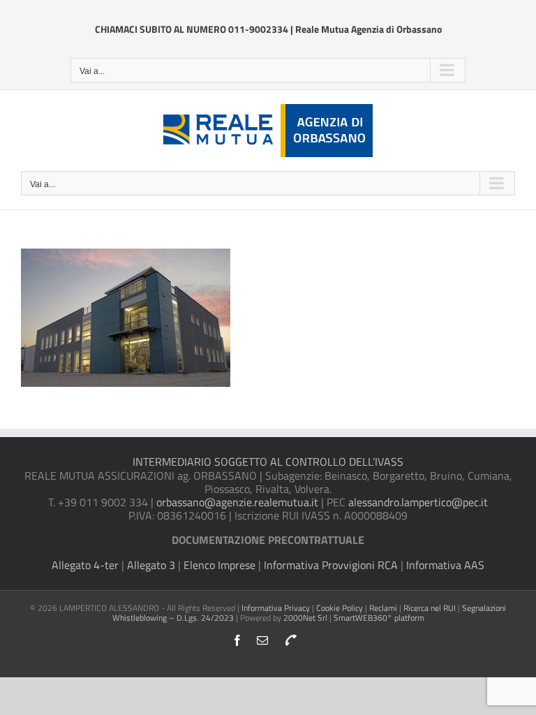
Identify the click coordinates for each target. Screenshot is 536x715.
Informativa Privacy (275, 607)
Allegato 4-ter (85, 564)
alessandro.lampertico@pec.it (418, 502)
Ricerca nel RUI (430, 607)
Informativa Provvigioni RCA (331, 564)
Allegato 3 (151, 564)
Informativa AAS (445, 564)
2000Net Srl (305, 617)
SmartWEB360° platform (379, 617)
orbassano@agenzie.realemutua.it (237, 502)
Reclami (383, 607)
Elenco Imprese (219, 564)
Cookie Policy (339, 607)
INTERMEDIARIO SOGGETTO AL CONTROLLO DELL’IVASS (268, 461)
